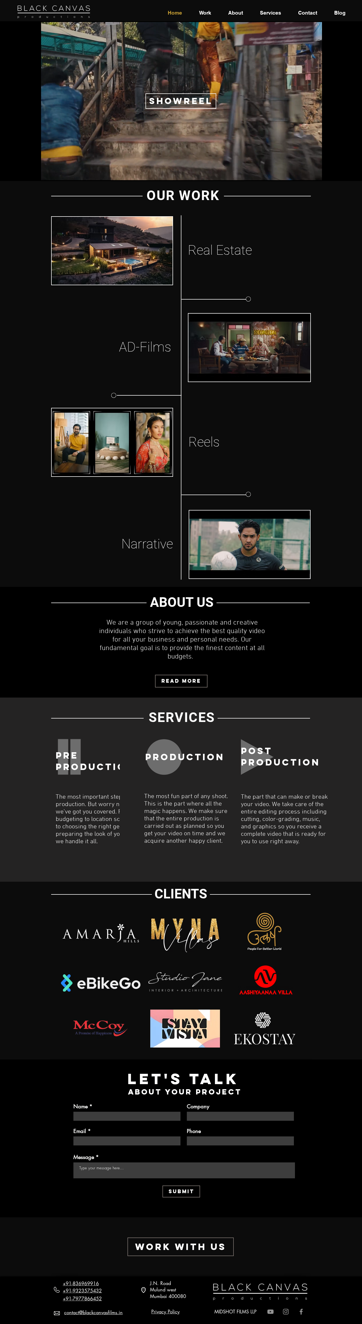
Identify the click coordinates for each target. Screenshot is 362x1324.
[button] (112, 250)
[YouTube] (270, 1312)
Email (79, 1131)
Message (83, 1157)
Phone (194, 1131)
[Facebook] (301, 1312)
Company (198, 1106)
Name (80, 1106)
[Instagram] (286, 1312)
